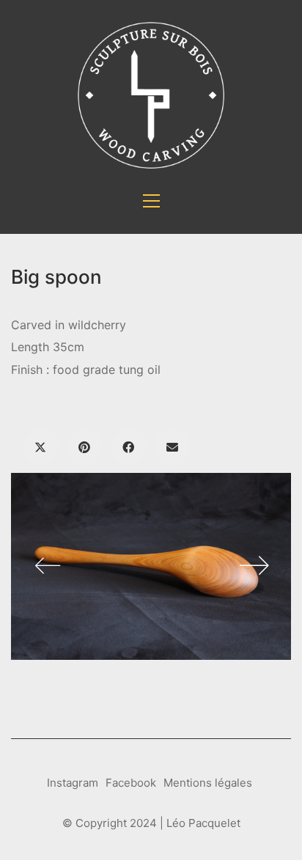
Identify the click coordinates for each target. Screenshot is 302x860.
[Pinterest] (84, 447)
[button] (151, 201)
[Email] (172, 447)
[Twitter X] (40, 447)
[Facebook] (128, 447)
